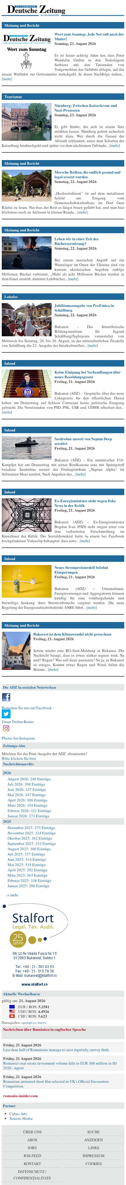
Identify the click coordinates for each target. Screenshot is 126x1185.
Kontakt (32, 1163)
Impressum (94, 1155)
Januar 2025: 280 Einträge (29, 885)
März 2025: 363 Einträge (27, 875)
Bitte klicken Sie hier (18, 758)
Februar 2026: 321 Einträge (29, 810)
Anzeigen (93, 1139)
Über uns (32, 1131)
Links (93, 1147)
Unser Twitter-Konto (18, 721)
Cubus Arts (18, 1113)
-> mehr (12, 894)
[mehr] (7, 78)
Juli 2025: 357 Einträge (26, 854)
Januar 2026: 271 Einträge (29, 815)
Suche (93, 1131)
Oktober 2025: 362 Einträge (30, 838)
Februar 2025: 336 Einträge (29, 880)
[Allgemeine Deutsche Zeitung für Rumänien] (42, 10)
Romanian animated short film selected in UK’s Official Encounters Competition (56, 1084)
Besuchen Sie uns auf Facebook (27, 707)
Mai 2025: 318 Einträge (27, 864)
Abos (32, 1139)
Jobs (32, 1147)
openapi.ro (28, 1022)
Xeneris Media (21, 1118)
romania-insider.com (20, 1095)
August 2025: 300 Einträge (29, 848)
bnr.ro (42, 1022)
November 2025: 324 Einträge (32, 833)
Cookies (94, 1163)
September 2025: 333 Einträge (32, 843)
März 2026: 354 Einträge (27, 805)
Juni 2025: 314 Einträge (27, 859)
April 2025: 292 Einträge (27, 870)
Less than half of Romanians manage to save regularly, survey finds (56, 1049)
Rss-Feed (32, 1155)
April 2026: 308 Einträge (27, 800)
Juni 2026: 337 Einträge (27, 789)
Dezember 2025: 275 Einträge (31, 827)
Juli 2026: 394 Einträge (26, 784)
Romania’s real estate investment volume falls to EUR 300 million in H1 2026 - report (60, 1065)
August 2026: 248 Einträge (29, 778)
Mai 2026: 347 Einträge (27, 794)
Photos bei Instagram (18, 738)
